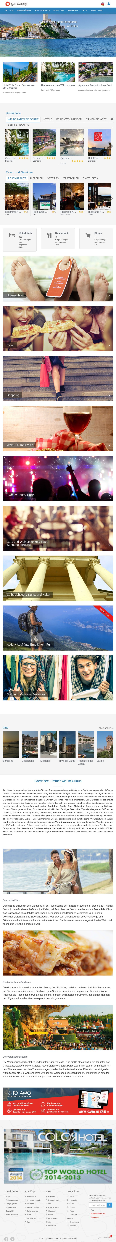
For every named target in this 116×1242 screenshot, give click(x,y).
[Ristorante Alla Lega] (17, 196)
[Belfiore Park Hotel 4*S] (44, 142)
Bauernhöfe (10, 1211)
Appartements (11, 1207)
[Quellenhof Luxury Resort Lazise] (72, 142)
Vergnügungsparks (34, 1200)
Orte (84, 10)
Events (72, 1207)
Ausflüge (58, 10)
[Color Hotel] (17, 142)
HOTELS (47, 119)
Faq (92, 1210)
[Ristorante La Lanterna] (44, 196)
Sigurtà (62, 1065)
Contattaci (95, 1217)
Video (72, 1211)
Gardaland (8, 1065)
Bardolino (51, 1196)
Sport (29, 1222)
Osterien (53, 178)
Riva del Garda (53, 1207)
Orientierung (74, 1222)
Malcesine (52, 1225)
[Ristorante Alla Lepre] (72, 196)
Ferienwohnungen (69, 119)
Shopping (73, 10)
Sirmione (51, 1211)
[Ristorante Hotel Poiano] (99, 196)
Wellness (30, 1204)
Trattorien (71, 178)
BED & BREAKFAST (19, 124)
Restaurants (42, 10)
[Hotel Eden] (99, 142)
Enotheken (90, 178)
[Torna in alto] (107, 1233)
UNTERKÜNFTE (24, 10)
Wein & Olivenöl (33, 1207)
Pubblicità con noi (98, 1213)
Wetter (72, 1196)
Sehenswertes (32, 1211)
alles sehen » (106, 728)
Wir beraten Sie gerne (23, 119)
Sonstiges (96, 10)
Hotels (9, 10)
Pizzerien (36, 178)
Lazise (50, 1215)
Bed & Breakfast (12, 1215)
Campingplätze (96, 119)
